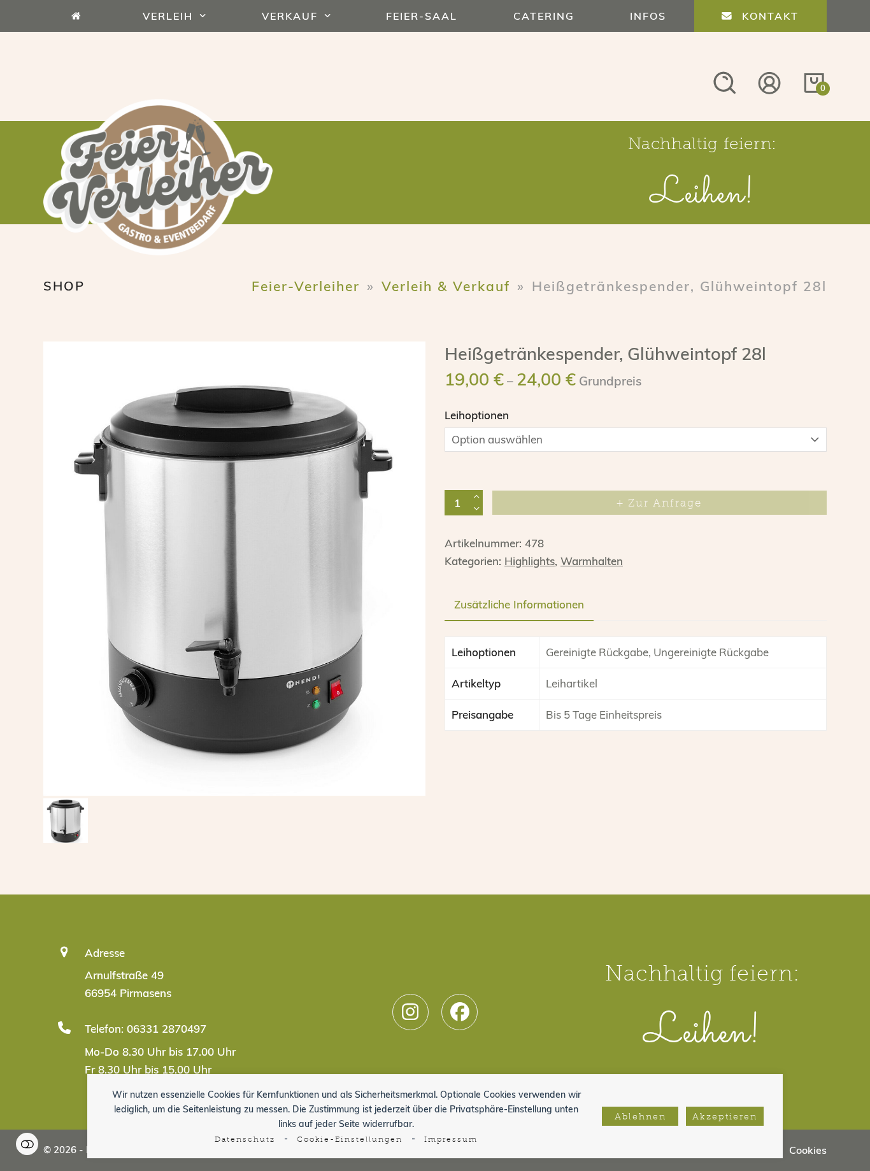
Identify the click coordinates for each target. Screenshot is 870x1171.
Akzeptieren (724, 1117)
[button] (68, 575)
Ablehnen (640, 1117)
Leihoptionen (477, 415)
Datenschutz (245, 1140)
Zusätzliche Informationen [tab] (519, 604)
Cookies (808, 1150)
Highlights (529, 561)
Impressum (451, 1140)
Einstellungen (27, 1144)
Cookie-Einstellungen (350, 1140)
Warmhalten (591, 561)
